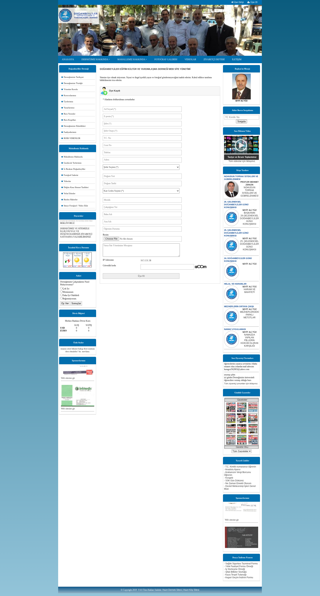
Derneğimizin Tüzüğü (72, 83)
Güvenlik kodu (109, 265)
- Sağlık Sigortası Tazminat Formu (241, 563)
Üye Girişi (238, 2)
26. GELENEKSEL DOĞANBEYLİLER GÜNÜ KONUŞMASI (236, 204)
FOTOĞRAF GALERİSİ (165, 59)
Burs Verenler (68, 114)
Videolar (66, 181)
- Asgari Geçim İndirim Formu (238, 577)
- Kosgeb (228, 478)
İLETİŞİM (236, 59)
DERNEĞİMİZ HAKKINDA (94, 59)
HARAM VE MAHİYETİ (249, 290)
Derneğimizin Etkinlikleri (73, 126)
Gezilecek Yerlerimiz (71, 163)
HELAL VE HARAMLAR (235, 284)
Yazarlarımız (67, 108)
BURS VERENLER (70, 138)
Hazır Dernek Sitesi (172, 590)
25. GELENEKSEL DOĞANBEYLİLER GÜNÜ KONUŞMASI (236, 233)
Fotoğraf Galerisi (69, 175)
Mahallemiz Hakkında (72, 157)
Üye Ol (253, 2)
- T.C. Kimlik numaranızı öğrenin (240, 466)
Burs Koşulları (68, 120)
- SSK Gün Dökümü (234, 480)
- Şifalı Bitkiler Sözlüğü (235, 572)
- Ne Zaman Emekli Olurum (237, 483)
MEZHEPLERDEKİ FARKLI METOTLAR (249, 315)
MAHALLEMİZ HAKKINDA (131, 59)
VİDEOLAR (190, 59)
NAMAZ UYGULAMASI (235, 329)
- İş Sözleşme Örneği (234, 569)
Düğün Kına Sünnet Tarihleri (75, 187)
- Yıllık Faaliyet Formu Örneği (238, 566)
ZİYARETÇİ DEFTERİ (214, 59)
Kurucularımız (68, 95)
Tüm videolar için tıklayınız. (242, 161)
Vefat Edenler (68, 193)
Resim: (106, 234)
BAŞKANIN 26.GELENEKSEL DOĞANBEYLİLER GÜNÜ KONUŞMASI (249, 218)
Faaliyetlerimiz (68, 132)
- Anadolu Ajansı (232, 469)
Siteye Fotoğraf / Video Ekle (74, 206)
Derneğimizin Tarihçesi (72, 77)
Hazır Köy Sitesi (191, 590)
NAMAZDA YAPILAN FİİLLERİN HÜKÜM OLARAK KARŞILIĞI (250, 340)
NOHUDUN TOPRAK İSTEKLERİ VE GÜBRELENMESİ (249, 191)
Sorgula (241, 121)
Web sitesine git (68, 371)
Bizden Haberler (69, 199)
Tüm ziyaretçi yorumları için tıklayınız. (241, 383)
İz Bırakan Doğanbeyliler (73, 169)
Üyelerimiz (67, 101)
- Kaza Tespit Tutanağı (235, 574)
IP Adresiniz (108, 260)
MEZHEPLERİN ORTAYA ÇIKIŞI (239, 306)
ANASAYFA (68, 59)
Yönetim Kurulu (69, 89)
